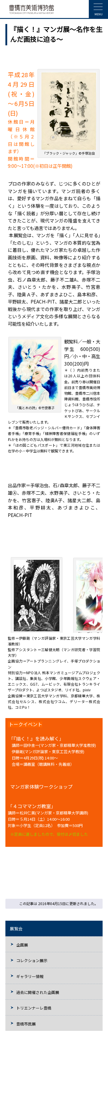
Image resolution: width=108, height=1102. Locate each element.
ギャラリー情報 (30, 976)
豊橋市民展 (26, 1024)
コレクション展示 (31, 960)
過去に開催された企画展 (37, 992)
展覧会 (16, 928)
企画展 (22, 945)
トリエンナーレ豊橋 (33, 1008)
